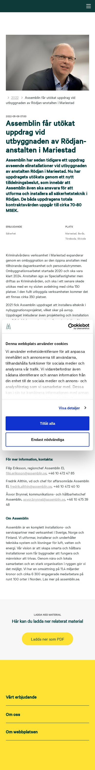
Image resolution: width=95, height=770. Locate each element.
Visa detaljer (69, 408)
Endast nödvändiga (47, 439)
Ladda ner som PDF (47, 639)
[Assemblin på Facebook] (57, 753)
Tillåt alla (47, 423)
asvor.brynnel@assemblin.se (44, 499)
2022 (15, 97)
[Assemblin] (48, 5)
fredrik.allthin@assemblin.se (31, 486)
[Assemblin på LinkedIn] (38, 753)
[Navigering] (88, 6)
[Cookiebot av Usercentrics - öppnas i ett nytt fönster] (68, 326)
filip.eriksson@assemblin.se (26, 473)
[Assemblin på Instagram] (47, 753)
